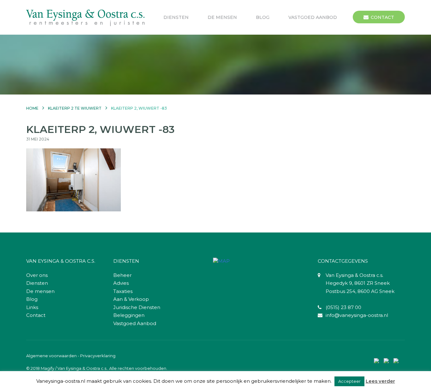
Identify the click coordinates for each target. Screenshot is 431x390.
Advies (121, 283)
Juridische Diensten (136, 307)
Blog (262, 17)
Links (32, 307)
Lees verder (380, 381)
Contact (382, 17)
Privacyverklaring (97, 355)
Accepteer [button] (349, 381)
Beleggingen (129, 315)
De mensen (222, 17)
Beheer (122, 275)
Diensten (176, 17)
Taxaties (123, 291)
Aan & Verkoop (131, 299)
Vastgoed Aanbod (312, 17)
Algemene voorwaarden (51, 355)
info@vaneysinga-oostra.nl (357, 315)
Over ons (37, 275)
